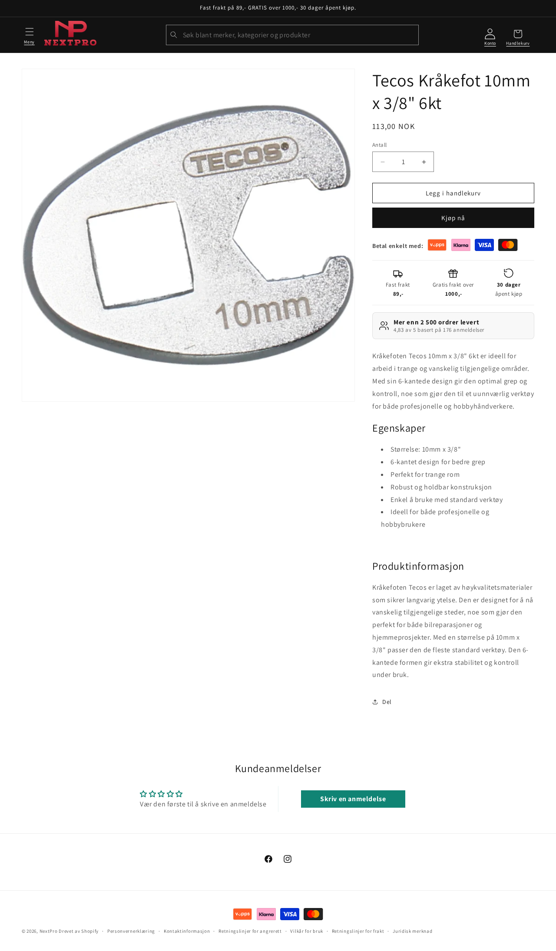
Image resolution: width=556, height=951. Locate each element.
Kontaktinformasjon (187, 931)
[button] (29, 34)
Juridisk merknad (412, 931)
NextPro (49, 931)
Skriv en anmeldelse (353, 799)
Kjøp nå (453, 218)
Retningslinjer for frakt (358, 931)
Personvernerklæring (131, 931)
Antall (379, 145)
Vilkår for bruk (306, 931)
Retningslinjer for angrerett (250, 931)
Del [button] (387, 702)
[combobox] (292, 35)
